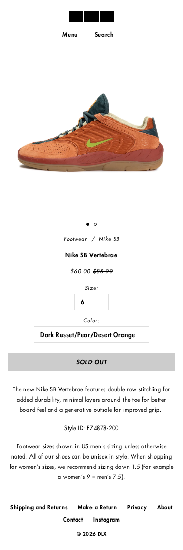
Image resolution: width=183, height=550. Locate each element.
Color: (91, 320)
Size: (91, 288)
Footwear (75, 239)
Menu (69, 35)
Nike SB (109, 239)
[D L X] (91, 16)
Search (104, 35)
